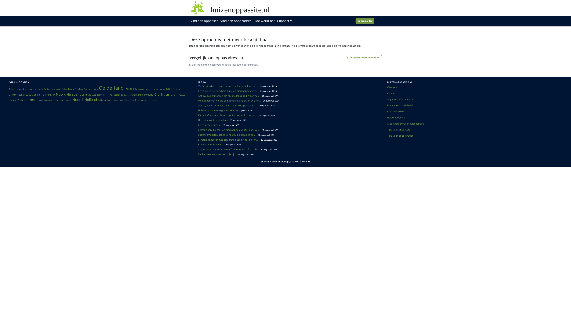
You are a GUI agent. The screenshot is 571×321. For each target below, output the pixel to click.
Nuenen (162, 89)
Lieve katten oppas (218, 124)
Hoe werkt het (264, 21)
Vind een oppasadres (235, 21)
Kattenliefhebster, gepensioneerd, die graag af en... (236, 134)
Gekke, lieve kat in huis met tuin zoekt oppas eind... (236, 105)
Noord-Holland (84, 99)
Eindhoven (56, 89)
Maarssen (182, 95)
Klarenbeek (139, 89)
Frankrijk (50, 94)
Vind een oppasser (204, 21)
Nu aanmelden (364, 21)
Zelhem (22, 95)
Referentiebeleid (396, 117)
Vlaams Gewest (45, 100)
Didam (11, 89)
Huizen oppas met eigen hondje (225, 110)
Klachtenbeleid (395, 111)
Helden (147, 89)
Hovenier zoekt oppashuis (222, 120)
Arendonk (79, 89)
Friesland (129, 89)
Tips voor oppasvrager (400, 135)
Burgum (29, 95)
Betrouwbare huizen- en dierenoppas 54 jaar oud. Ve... (238, 129)
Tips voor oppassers (398, 129)
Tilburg (148, 100)
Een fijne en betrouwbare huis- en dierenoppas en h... (237, 90)
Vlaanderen (114, 95)
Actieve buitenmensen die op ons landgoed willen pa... (238, 95)
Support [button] (283, 21)
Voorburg (88, 89)
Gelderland (111, 88)
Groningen (161, 94)
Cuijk (168, 89)
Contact (391, 93)
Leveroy (68, 100)
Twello (95, 89)
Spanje (13, 100)
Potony (71, 89)
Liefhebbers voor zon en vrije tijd (226, 154)
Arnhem (133, 95)
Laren (121, 100)
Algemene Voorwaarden (400, 99)
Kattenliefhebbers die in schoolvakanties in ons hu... (236, 115)
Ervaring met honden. (219, 144)
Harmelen (174, 95)
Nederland (58, 100)
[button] (378, 21)
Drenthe (13, 94)
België (37, 94)
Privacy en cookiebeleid (400, 105)
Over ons (392, 87)
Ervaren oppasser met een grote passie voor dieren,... (237, 139)
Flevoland (19, 89)
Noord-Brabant (68, 94)
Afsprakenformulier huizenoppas (405, 123)
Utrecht (32, 100)
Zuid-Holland (145, 94)
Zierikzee (125, 95)
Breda (154, 100)
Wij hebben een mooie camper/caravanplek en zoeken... (239, 100)
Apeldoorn (97, 95)
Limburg (86, 94)
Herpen (37, 89)
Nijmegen (29, 89)
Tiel (42, 95)
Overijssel (130, 100)
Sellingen (102, 100)
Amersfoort (112, 100)
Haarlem (140, 100)
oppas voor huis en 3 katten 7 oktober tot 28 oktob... (237, 149)
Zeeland (21, 100)
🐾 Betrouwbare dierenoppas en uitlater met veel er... (237, 86)
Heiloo (64, 89)
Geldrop (154, 89)
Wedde (106, 95)
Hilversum (175, 89)
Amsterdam (46, 89)
